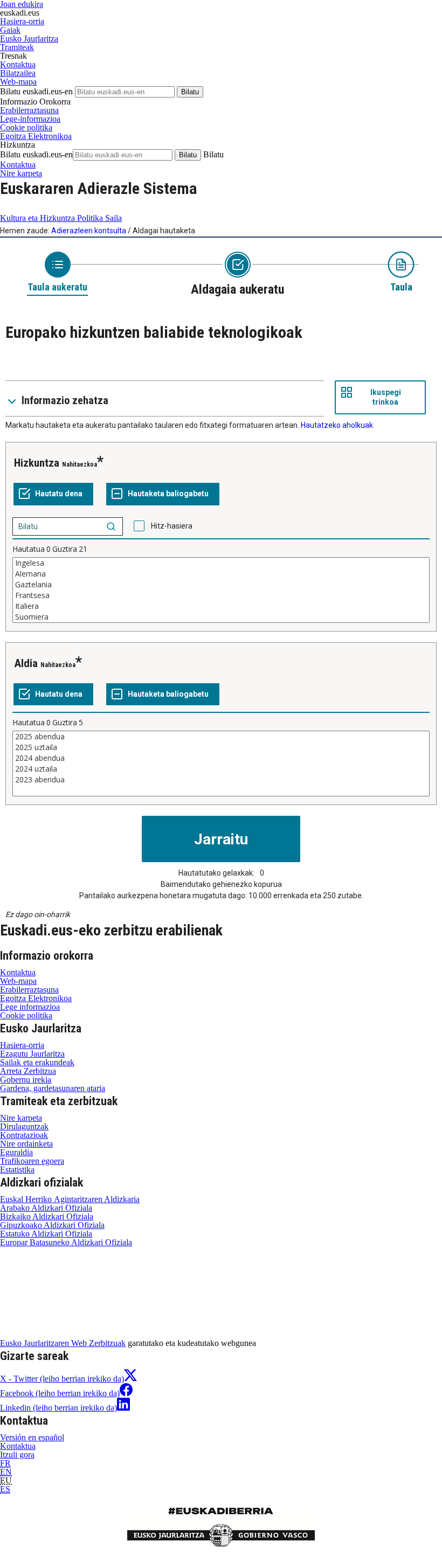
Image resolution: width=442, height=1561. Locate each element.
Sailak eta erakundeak (37, 1062)
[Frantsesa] (221, 595)
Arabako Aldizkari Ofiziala (46, 1207)
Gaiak (10, 29)
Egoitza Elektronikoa (36, 136)
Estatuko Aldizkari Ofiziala (46, 1233)
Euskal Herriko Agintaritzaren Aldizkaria (70, 1199)
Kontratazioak (24, 1135)
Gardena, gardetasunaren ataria (52, 1088)
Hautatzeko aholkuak (337, 425)
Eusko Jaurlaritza (29, 38)
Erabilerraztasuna (29, 110)
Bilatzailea (18, 73)
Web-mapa (18, 81)
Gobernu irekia (25, 1079)
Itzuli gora (17, 1454)
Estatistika (17, 1169)
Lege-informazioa (30, 118)
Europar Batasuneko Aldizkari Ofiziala (66, 1242)
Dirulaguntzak (24, 1126)
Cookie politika (26, 127)
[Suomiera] (221, 617)
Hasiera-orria (22, 21)
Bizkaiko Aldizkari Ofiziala (46, 1216)
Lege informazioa (30, 1006)
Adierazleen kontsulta (88, 230)
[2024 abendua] (221, 758)
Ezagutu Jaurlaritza (32, 1053)
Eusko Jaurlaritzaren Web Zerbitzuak (63, 1343)
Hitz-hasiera (171, 526)
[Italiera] (221, 606)
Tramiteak (17, 47)
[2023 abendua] (221, 779)
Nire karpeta (21, 173)
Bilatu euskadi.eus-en (36, 91)
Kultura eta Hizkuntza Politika (61, 218)
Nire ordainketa (26, 1143)
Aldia (26, 663)
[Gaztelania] (221, 584)
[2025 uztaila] (221, 747)
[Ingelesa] (221, 563)
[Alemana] (221, 573)
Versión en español (32, 1437)
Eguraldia (16, 1152)
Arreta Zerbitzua (28, 1071)
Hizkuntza (36, 462)
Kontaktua (18, 64)
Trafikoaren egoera (32, 1160)
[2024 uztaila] (221, 769)
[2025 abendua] (221, 736)
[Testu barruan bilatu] (111, 526)
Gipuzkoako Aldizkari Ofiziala (52, 1225)
